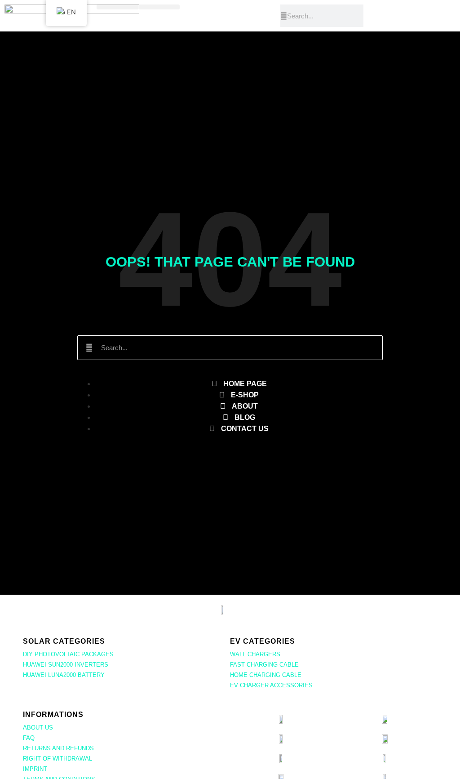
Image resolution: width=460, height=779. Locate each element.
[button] (138, 6)
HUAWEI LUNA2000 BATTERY (64, 675)
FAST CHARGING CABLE (264, 664)
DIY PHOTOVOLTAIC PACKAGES (68, 654)
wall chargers (255, 654)
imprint (35, 769)
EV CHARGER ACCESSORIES (271, 685)
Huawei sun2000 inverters (65, 664)
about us (38, 727)
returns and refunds (58, 748)
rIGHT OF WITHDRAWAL (57, 758)
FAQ (29, 737)
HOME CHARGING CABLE (265, 675)
